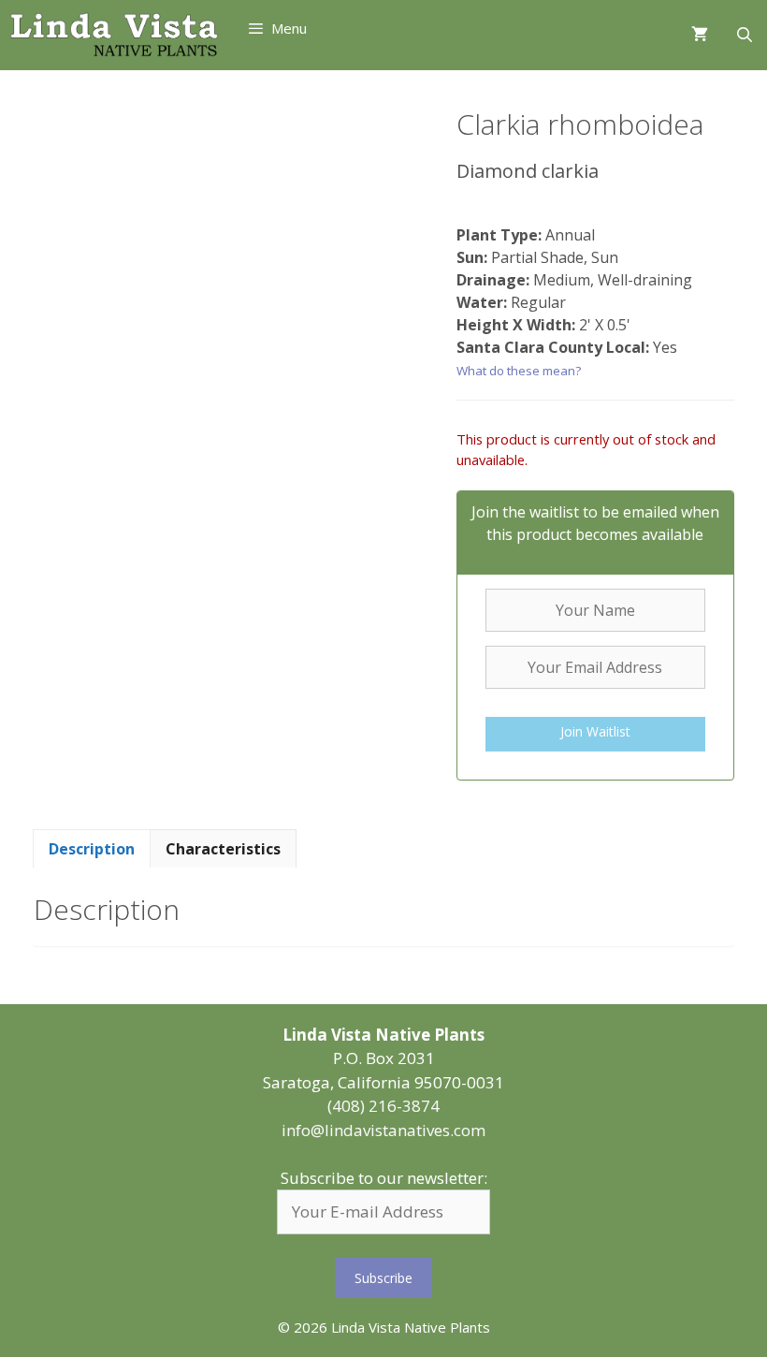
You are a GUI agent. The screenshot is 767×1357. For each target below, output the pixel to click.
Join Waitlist (595, 731)
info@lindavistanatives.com (383, 1130)
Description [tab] (92, 849)
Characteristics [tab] (223, 849)
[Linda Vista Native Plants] (114, 35)
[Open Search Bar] (744, 35)
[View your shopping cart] (699, 35)
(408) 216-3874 (383, 1105)
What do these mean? (518, 370)
